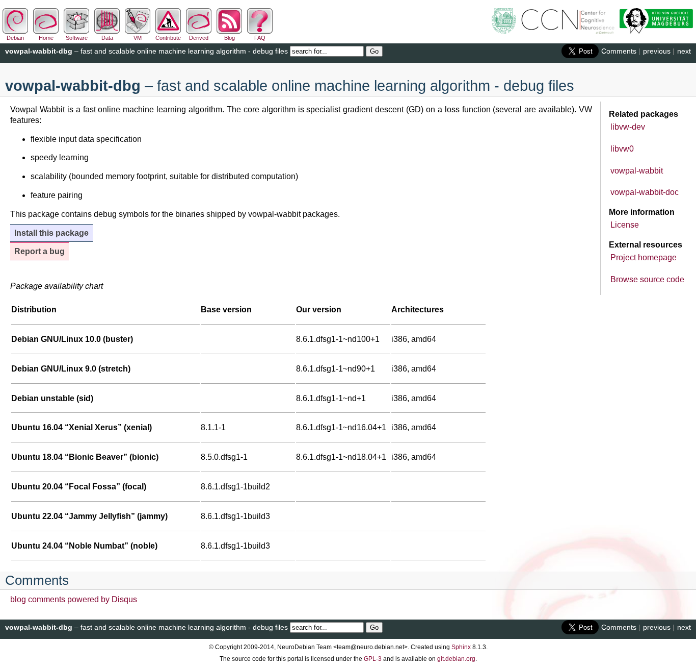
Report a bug (39, 251)
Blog (229, 38)
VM (137, 38)
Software (77, 38)
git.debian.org (456, 658)
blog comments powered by (73, 599)
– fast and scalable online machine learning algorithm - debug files (146, 51)
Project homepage (643, 257)
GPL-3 (373, 658)
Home (46, 38)
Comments (618, 51)
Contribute (168, 38)
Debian (15, 38)
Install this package (51, 233)
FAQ (259, 38)
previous (657, 51)
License (624, 224)
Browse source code (647, 279)
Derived (198, 38)
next (684, 51)
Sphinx (461, 647)
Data (107, 38)
